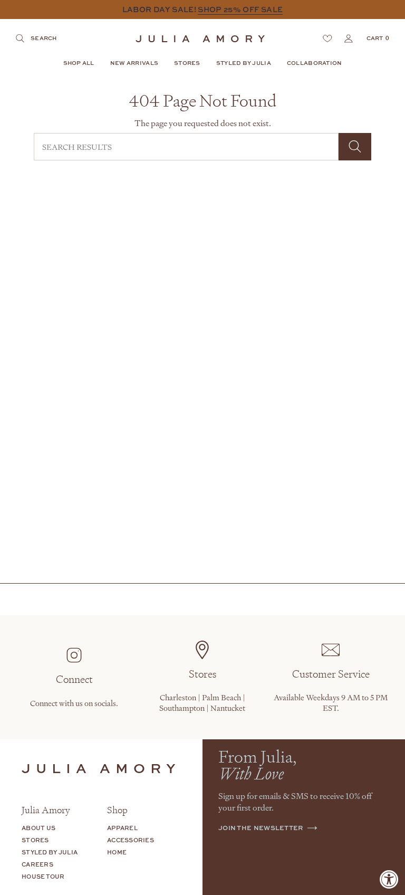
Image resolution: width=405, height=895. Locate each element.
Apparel (122, 828)
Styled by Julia (50, 852)
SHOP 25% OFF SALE (240, 9)
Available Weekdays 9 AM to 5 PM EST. (331, 702)
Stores (35, 840)
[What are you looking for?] (355, 146)
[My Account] (349, 38)
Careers (37, 864)
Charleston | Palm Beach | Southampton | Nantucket (202, 702)
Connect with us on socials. (74, 703)
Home (117, 852)
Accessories (130, 840)
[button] (78, 63)
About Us (38, 828)
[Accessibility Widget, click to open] (389, 879)
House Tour (43, 876)
